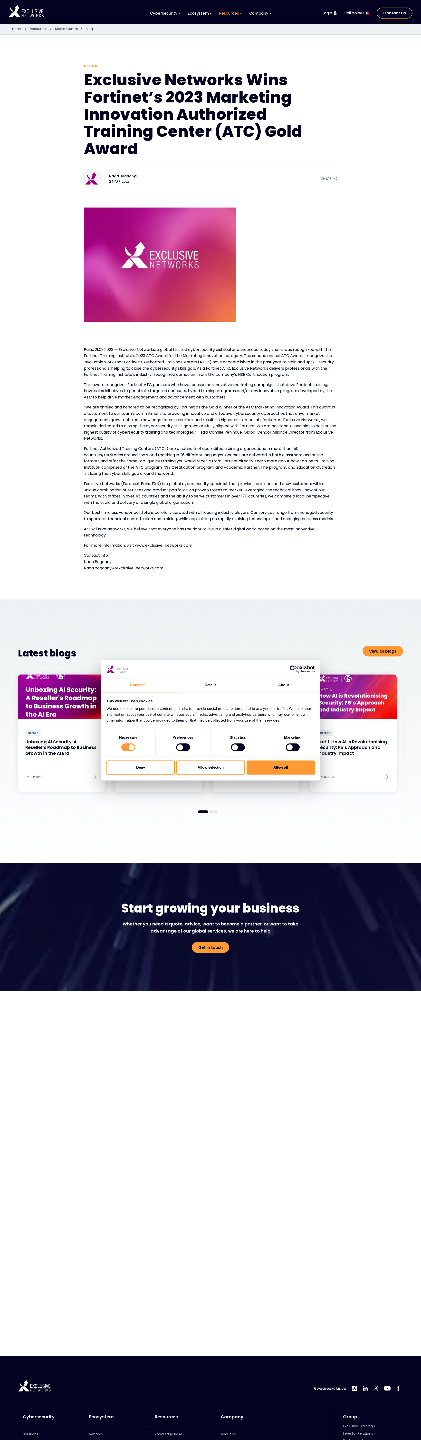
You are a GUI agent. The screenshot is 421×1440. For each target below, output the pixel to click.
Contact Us (394, 13)
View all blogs (382, 651)
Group (350, 1417)
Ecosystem (101, 1417)
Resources (41, 28)
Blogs (90, 28)
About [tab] (283, 685)
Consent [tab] (137, 685)
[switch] (183, 747)
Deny (140, 767)
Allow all (280, 767)
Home (19, 28)
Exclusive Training (358, 1426)
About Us (228, 1434)
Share (326, 178)
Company (232, 1417)
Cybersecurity (39, 1417)
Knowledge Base (168, 1434)
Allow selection (211, 767)
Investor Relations (358, 1433)
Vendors (96, 1434)
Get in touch (210, 947)
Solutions (30, 1434)
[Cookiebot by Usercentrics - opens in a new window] (293, 669)
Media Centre (68, 28)
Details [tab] (211, 685)
